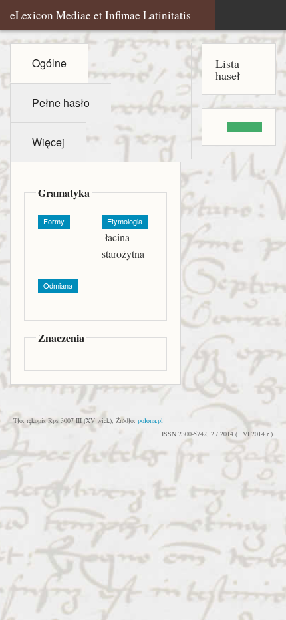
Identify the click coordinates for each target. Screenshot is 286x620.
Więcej (48, 142)
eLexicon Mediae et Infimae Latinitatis (100, 15)
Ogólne (49, 63)
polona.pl (150, 420)
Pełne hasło (61, 102)
